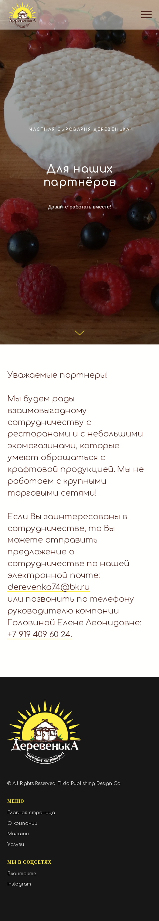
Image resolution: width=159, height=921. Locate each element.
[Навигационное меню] (146, 14)
